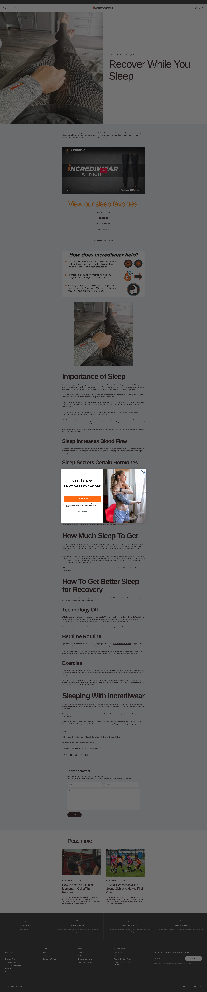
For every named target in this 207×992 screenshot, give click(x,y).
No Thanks (82, 511)
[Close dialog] (143, 472)
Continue (82, 498)
